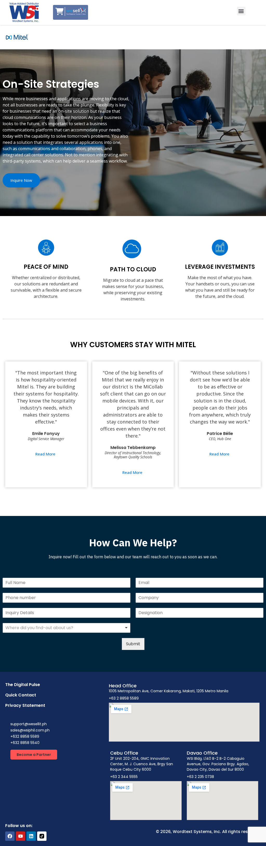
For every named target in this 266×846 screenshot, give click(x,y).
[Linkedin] (31, 836)
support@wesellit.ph (28, 724)
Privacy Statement (25, 705)
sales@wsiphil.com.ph (30, 730)
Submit (133, 644)
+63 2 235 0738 (200, 776)
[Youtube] (20, 836)
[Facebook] (10, 836)
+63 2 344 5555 (124, 776)
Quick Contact (20, 695)
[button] (241, 11)
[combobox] (66, 628)
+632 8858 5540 (24, 742)
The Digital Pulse (22, 685)
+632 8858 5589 (24, 736)
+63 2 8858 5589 (124, 698)
